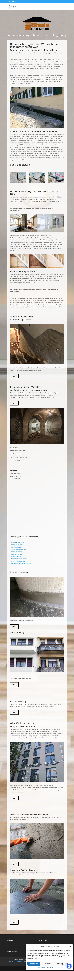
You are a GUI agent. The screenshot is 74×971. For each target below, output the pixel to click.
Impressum (10, 940)
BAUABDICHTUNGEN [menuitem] (15, 961)
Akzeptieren (34, 964)
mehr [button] (14, 376)
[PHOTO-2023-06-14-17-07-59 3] (37, 182)
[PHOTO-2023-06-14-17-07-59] (56, 182)
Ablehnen (47, 964)
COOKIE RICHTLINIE (41, 967)
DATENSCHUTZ (51, 967)
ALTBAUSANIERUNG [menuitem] (20, 959)
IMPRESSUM (59, 967)
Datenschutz (43, 940)
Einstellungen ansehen (63, 964)
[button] (69, 966)
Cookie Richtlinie (12, 951)
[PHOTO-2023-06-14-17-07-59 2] (18, 182)
